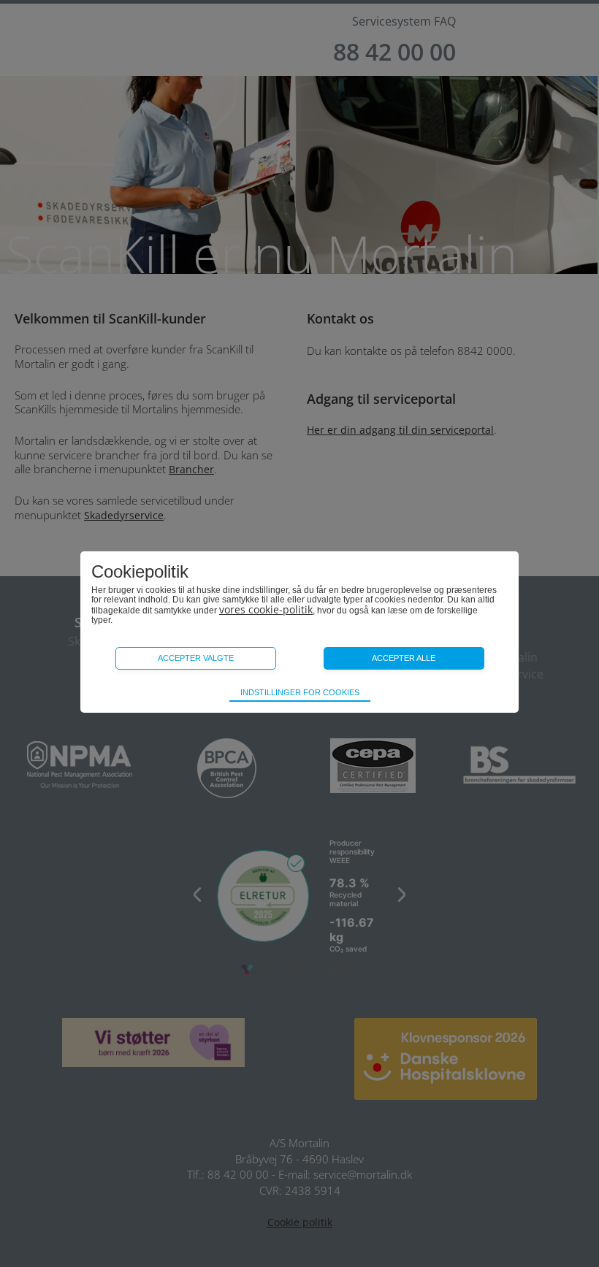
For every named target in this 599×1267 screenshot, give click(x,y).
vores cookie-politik (266, 609)
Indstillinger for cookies (299, 692)
